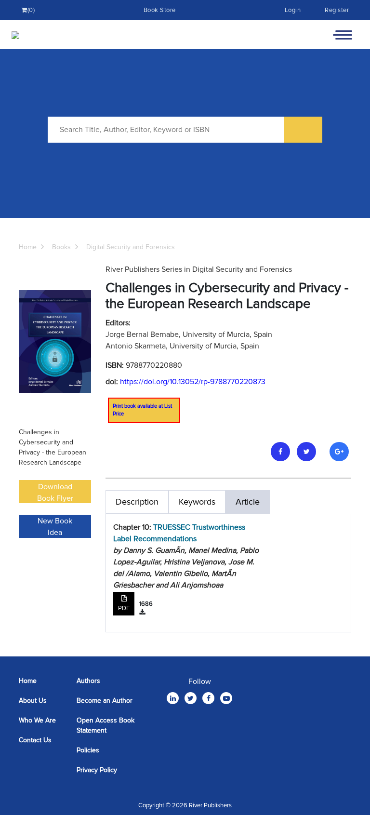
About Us (33, 700)
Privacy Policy (97, 770)
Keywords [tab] (197, 501)
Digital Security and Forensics (130, 247)
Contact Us (35, 740)
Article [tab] (248, 501)
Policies (88, 750)
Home (28, 247)
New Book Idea (55, 526)
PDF (124, 608)
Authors (88, 681)
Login (293, 10)
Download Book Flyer (55, 492)
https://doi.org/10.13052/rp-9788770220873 (192, 382)
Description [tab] (137, 501)
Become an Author (104, 700)
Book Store (160, 10)
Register (337, 10)
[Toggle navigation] (342, 34)
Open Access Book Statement (105, 725)
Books (61, 247)
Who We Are (37, 720)
